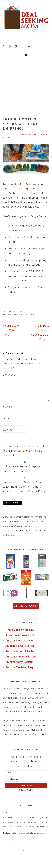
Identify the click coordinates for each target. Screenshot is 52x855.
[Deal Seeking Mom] (26, 30)
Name (7, 406)
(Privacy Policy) (36, 491)
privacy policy (25, 833)
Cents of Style (23, 184)
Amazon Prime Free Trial (20, 645)
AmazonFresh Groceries (19, 640)
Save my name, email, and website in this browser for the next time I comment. (24, 451)
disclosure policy (10, 833)
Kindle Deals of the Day (19, 629)
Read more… (40, 734)
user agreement (39, 833)
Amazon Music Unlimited (20, 651)
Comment (10, 374)
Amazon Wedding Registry (21, 667)
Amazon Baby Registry (19, 661)
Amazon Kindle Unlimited (20, 656)
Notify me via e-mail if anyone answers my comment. (21, 468)
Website (8, 429)
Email (7, 418)
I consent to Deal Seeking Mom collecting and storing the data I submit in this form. (24, 488)
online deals (32, 314)
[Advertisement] (26, 86)
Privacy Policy (26, 790)
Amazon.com (42, 826)
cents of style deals (20, 314)
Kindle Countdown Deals (20, 635)
